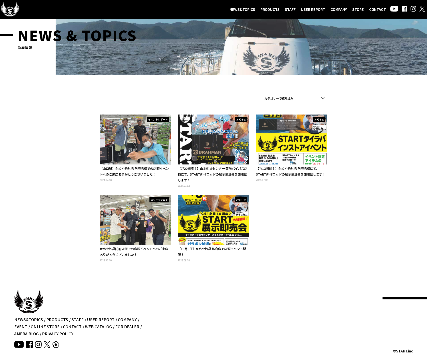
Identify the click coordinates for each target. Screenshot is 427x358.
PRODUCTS (270, 9)
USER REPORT (313, 9)
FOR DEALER (127, 326)
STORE (358, 9)
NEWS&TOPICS (242, 9)
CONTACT (377, 9)
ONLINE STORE (45, 326)
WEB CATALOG (98, 326)
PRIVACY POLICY (57, 333)
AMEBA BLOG (26, 333)
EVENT (20, 326)
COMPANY (338, 9)
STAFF (290, 9)
